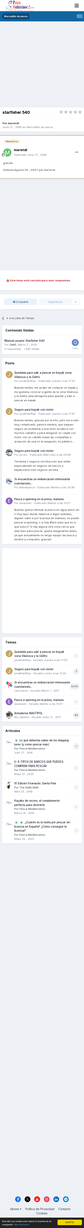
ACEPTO (69, 1222)
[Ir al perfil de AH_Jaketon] (9, 715)
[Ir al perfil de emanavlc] (9, 500)
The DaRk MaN (28, 787)
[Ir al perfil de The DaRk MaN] (9, 785)
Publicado (30, 154)
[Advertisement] (42, 65)
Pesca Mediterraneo (32, 748)
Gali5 (13, 344)
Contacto (64, 1209)
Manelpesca (27, 487)
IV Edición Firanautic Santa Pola (35, 783)
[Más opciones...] (77, 152)
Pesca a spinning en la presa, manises (39, 499)
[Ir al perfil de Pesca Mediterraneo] (9, 742)
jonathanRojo (27, 380)
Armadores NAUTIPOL (28, 713)
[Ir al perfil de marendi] (7, 152)
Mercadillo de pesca (40, 127)
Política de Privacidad (39, 1209)
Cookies (42, 1213)
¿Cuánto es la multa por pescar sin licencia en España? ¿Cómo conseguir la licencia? (42, 826)
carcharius (21, 690)
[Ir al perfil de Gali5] (75, 342)
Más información (22, 1224)
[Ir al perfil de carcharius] (9, 684)
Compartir (22, 301)
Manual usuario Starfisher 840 (24, 340)
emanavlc (25, 503)
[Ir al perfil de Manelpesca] (9, 480)
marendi (13, 123)
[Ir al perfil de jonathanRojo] (9, 374)
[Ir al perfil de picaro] (9, 452)
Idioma (15, 1209)
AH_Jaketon (21, 717)
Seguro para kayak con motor (34, 409)
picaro (23, 454)
